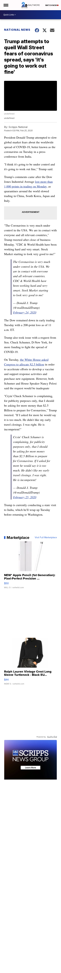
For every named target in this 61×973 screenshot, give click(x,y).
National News (17, 29)
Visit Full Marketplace (46, 537)
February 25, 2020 (24, 497)
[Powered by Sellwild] (52, 737)
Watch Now (51, 5)
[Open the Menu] (6, 5)
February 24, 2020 (24, 312)
